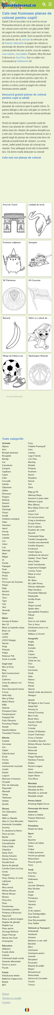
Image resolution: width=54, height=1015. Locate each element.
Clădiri (5, 750)
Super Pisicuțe (9, 934)
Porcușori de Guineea (12, 582)
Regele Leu (7, 925)
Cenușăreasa (8, 843)
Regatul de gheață (11, 922)
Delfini (5, 490)
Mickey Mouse (9, 890)
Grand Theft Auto (36, 734)
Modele (31, 465)
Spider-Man (33, 608)
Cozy (30, 443)
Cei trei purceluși (36, 517)
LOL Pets (32, 459)
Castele (5, 741)
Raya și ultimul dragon (12, 919)
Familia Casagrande (37, 539)
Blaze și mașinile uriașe (13, 627)
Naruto (5, 643)
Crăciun (31, 876)
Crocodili (6, 481)
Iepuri (5, 528)
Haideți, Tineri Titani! (37, 558)
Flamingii (6, 509)
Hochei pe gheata (36, 855)
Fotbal (31, 849)
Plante (31, 686)
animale (25, 39)
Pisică (5, 575)
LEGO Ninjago (9, 640)
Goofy (5, 871)
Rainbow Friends (36, 760)
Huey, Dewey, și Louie (12, 878)
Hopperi (6, 875)
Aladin (5, 815)
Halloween (22, 61)
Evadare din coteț (36, 530)
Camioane (33, 950)
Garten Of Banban (36, 731)
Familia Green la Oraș (12, 868)
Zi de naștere (34, 910)
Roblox (31, 763)
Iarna (30, 882)
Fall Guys (32, 725)
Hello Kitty (7, 695)
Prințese (32, 468)
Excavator (33, 962)
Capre (5, 474)
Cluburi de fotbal (36, 843)
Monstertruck (34, 972)
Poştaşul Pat (8, 717)
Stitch (30, 618)
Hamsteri (6, 525)
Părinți (5, 994)
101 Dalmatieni (9, 812)
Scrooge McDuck (10, 931)
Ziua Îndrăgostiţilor (37, 914)
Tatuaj (5, 794)
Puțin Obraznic (9, 720)
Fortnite (31, 728)
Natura (31, 679)
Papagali (6, 566)
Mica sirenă (7, 887)
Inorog (5, 531)
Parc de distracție (10, 785)
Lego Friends (34, 456)
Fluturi (5, 512)
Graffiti (5, 634)
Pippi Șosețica (34, 589)
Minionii (31, 577)
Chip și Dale (8, 846)
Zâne (30, 487)
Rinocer (5, 594)
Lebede (5, 538)
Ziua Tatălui (33, 923)
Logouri (5, 775)
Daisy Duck (7, 853)
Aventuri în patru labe (38, 498)
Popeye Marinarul (36, 818)
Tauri (4, 597)
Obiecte (5, 708)
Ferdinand (33, 549)
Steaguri (32, 695)
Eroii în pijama (35, 526)
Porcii (4, 579)
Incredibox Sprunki (37, 741)
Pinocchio (6, 900)
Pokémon (32, 753)
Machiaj (31, 462)
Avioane (32, 937)
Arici (4, 449)
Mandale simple (35, 796)
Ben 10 (5, 624)
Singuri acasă (34, 605)
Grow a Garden (35, 738)
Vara (30, 907)
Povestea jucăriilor (11, 909)
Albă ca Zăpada (9, 818)
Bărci (30, 947)
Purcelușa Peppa (10, 723)
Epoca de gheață (10, 865)
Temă (30, 869)
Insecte (5, 534)
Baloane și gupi (35, 501)
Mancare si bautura (11, 779)
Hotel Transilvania (36, 564)
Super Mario (34, 775)
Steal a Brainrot (35, 772)
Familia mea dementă (38, 542)
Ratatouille (33, 596)
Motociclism (33, 859)
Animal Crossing (36, 712)
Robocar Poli (8, 656)
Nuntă (31, 892)
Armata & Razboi (10, 621)
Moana (5, 897)
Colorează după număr (13, 958)
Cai (3, 462)
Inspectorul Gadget (37, 567)
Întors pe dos (8, 834)
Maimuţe (6, 550)
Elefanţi (5, 500)
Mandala (32, 783)
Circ (4, 747)
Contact (6, 1002)
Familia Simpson (36, 545)
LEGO (5, 637)
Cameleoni (7, 465)
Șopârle (5, 506)
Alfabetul (6, 949)
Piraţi (4, 646)
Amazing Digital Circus (38, 804)
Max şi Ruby (8, 698)
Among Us (33, 709)
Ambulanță (33, 931)
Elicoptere (33, 959)
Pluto (4, 903)
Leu (4, 541)
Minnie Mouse (8, 893)
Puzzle (5, 968)
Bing (4, 670)
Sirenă (31, 481)
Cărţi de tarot (8, 753)
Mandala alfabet (35, 786)
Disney (5, 808)
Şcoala (5, 804)
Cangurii (6, 468)
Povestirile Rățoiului (37, 593)
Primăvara (33, 898)
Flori (30, 664)
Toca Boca (33, 779)
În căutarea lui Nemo (12, 830)
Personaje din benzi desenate (38, 810)
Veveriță (6, 610)
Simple (5, 727)
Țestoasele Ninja (36, 536)
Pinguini (6, 572)
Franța (31, 667)
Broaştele (6, 456)
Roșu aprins (8, 928)
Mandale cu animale (37, 793)
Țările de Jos (34, 660)
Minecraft (32, 750)
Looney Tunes (35, 571)
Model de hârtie (35, 829)
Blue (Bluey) (34, 504)
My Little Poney (35, 583)
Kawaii (5, 772)
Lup (4, 547)
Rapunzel (6, 916)
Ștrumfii (31, 533)
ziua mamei (8, 54)
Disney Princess (9, 859)
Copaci (31, 654)
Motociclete (33, 975)
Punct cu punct (9, 964)
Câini (4, 478)
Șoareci (5, 503)
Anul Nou (20, 57)
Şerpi (4, 613)
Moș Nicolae (34, 888)
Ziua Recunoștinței (37, 920)
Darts (30, 846)
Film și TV (33, 492)
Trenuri (31, 984)
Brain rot (6, 630)
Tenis (30, 865)
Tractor (31, 981)
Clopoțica (6, 849)
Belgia (31, 645)
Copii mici (7, 664)
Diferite (5, 738)
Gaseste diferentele (11, 961)
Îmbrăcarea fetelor (11, 975)
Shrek (31, 602)
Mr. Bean (32, 580)
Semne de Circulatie (37, 978)
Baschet (32, 840)
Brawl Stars (33, 719)
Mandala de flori (35, 789)
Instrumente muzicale (12, 766)
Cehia (31, 651)
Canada (32, 648)
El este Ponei (34, 523)
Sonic (30, 769)
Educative (7, 945)
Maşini (31, 969)
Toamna (32, 901)
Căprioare (7, 487)
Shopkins (32, 478)
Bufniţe (5, 459)
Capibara (6, 471)
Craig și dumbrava (36, 520)
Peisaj (31, 682)
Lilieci (4, 544)
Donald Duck (8, 862)
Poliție (5, 653)
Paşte (30, 895)
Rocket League (35, 766)
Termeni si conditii (11, 998)
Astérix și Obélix (35, 815)
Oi (3, 560)
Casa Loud (33, 514)
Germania (33, 670)
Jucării (5, 769)
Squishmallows (9, 730)
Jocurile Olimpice (36, 885)
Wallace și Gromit (36, 634)
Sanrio (31, 474)
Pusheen (32, 471)
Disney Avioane (9, 856)
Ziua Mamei (33, 917)
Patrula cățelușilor (14, 43)
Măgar (5, 556)
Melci (4, 553)
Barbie (5, 982)
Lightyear (6, 881)
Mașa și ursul (34, 574)
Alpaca (5, 446)
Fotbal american (36, 852)
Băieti (5, 618)
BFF (4, 985)
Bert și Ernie (8, 667)
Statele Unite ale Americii (40, 692)
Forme (5, 692)
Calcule (5, 955)
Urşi (4, 604)
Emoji (4, 756)
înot (30, 836)
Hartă (30, 673)
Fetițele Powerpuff (36, 446)
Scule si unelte (9, 659)
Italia (30, 676)
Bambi (5, 837)
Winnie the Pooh (10, 938)
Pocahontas (7, 906)
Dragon (5, 497)
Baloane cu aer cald (37, 940)
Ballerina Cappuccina (12, 978)
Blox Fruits (33, 715)
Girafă (5, 515)
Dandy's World (35, 722)
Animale (6, 443)
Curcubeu (32, 657)
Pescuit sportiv (35, 862)
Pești (4, 569)
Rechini (5, 591)
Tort (30, 484)
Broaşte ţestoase (10, 452)
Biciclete (32, 943)
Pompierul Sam (9, 711)
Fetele (5, 972)
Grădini (5, 763)
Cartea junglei (8, 840)
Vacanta (32, 904)
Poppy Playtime (35, 756)
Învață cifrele (8, 952)
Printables (33, 825)
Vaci (4, 607)
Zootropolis (7, 941)
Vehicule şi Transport (39, 928)
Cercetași (6, 744)
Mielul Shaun (8, 701)
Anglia (31, 641)
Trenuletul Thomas (11, 733)
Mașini (5, 884)
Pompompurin (8, 714)
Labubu (31, 452)
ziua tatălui (21, 54)
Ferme (5, 760)
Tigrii (4, 601)
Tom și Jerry (34, 624)
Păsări (5, 585)
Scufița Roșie (34, 599)
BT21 (4, 676)
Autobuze (32, 934)
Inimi (30, 449)
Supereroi (32, 821)
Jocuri (31, 700)
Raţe (4, 588)
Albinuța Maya (35, 495)
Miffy (4, 704)
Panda (5, 563)
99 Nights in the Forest (39, 703)
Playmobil (6, 788)
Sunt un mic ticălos (37, 621)
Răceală (6, 791)
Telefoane (6, 797)
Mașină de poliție (36, 966)
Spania (31, 689)
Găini (4, 522)
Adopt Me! (33, 706)
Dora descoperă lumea (13, 689)
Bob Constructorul (10, 673)
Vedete (5, 801)
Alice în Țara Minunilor (12, 821)
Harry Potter (34, 561)
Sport (31, 833)
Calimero (6, 679)
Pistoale (6, 649)
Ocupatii (6, 782)
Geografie (33, 638)
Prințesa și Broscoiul (11, 912)
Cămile (5, 484)
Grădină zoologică (10, 519)
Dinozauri (6, 493)
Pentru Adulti (34, 800)
